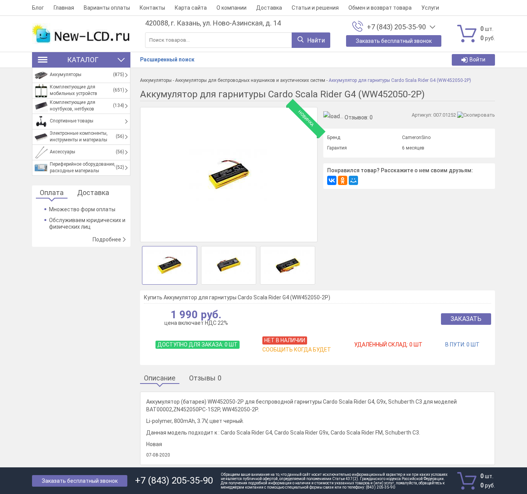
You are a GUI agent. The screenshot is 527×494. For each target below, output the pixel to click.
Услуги (430, 8)
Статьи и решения (315, 8)
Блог (38, 8)
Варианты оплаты (107, 8)
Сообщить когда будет (296, 349)
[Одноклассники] (342, 180)
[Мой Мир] (353, 180)
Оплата (52, 193)
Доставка (269, 8)
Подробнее (107, 239)
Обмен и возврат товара (380, 8)
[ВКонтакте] (331, 180)
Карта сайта (191, 8)
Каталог (82, 60)
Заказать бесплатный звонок (80, 481)
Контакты (152, 8)
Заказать (466, 319)
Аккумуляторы (156, 80)
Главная (64, 8)
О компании (231, 8)
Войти (477, 59)
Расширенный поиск (167, 59)
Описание (160, 378)
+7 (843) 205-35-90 (396, 27)
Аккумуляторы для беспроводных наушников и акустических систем (250, 80)
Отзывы (205, 378)
